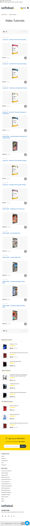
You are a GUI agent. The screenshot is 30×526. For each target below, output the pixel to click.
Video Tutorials (5, 37)
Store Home (4, 14)
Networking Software (6, 492)
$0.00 (24, 8)
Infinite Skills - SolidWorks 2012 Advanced (13, 209)
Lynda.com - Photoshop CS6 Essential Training (14, 88)
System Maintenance (6, 479)
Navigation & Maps (5, 494)
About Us (3, 458)
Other (2, 501)
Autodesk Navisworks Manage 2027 (18, 392)
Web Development (5, 488)
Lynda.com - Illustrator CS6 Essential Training (14, 160)
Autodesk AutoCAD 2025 (15, 361)
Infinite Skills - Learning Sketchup (11, 233)
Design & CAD (4, 475)
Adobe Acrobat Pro (14, 405)
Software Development (6, 486)
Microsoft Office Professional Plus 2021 (19, 352)
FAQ (2, 462)
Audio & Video (4, 473)
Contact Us (3, 465)
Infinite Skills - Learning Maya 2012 (11, 257)
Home (2, 456)
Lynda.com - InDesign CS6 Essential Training (14, 184)
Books (2, 499)
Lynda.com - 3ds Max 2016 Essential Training (14, 39)
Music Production (5, 481)
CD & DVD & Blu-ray (6, 483)
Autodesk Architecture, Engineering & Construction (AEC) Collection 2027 (18, 375)
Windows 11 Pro (13, 344)
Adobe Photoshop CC (15, 414)
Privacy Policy (4, 460)
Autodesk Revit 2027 (14, 383)
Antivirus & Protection (6, 470)
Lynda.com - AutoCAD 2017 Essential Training (14, 64)
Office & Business (5, 477)
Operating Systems (5, 490)
